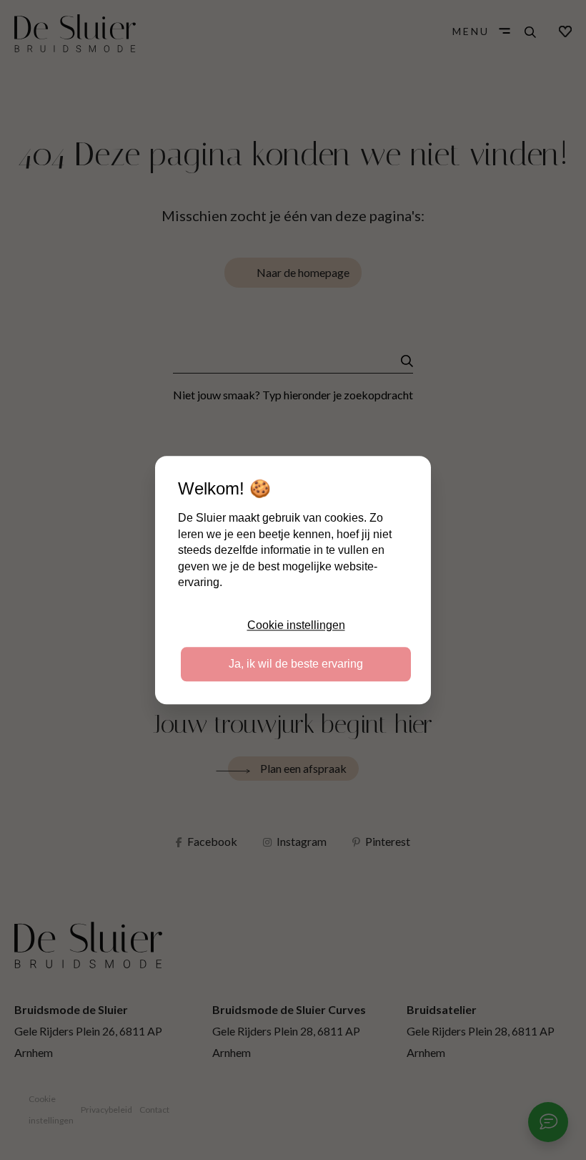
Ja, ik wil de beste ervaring (296, 664)
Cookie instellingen (296, 625)
